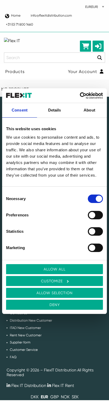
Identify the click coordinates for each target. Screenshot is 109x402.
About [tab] (89, 110)
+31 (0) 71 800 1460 (19, 24)
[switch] (95, 215)
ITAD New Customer (25, 328)
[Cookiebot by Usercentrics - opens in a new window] (80, 95)
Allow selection (55, 293)
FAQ (13, 357)
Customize (52, 281)
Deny (54, 305)
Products (15, 71)
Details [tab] (54, 110)
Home (15, 15)
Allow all (55, 269)
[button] (98, 46)
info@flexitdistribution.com (51, 15)
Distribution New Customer (31, 320)
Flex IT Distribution (28, 385)
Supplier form (20, 342)
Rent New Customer (26, 335)
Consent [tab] (20, 110)
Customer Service (24, 350)
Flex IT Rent (62, 385)
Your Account (83, 71)
